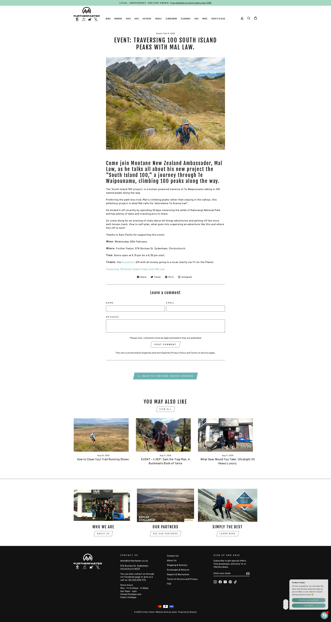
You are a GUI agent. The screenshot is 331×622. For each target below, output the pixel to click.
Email (170, 302)
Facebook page (132, 576)
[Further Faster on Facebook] (220, 581)
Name (110, 302)
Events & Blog (218, 18)
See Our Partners (165, 533)
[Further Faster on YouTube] (225, 581)
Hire (196, 18)
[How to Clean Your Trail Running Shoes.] (103, 435)
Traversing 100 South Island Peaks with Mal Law (135, 269)
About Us (103, 533)
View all (165, 409)
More (204, 18)
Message (112, 317)
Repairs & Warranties (178, 574)
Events (159, 33)
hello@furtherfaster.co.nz (134, 560)
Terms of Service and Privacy (182, 579)
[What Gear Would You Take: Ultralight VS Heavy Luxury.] (227, 435)
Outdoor (147, 18)
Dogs (128, 18)
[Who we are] (103, 505)
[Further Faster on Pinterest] (230, 581)
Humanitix (128, 262)
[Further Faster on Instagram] (215, 581)
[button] (324, 615)
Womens (118, 18)
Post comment (165, 344)
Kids (137, 18)
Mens (108, 18)
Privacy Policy (178, 352)
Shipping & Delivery (177, 565)
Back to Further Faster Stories (167, 376)
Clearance (186, 18)
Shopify (192, 612)
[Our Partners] (165, 505)
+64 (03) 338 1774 (137, 580)
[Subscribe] (248, 573)
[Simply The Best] (227, 505)
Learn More (228, 533)
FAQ (169, 583)
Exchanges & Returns (178, 569)
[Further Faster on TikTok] (235, 581)
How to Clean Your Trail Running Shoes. (103, 459)
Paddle (158, 18)
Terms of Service (200, 352)
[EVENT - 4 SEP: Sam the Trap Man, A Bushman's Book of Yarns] (165, 435)
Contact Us (173, 555)
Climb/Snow (171, 18)
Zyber (174, 612)
